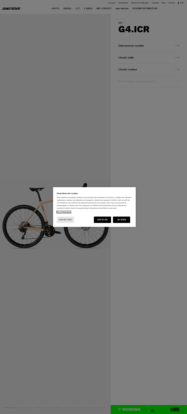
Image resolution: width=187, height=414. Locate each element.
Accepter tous (102, 220)
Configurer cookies (65, 220)
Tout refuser (121, 220)
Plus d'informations (64, 212)
